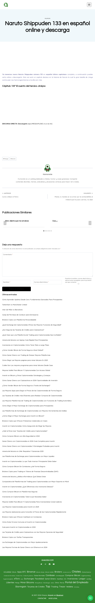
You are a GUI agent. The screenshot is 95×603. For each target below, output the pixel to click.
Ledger (82, 578)
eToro (17, 578)
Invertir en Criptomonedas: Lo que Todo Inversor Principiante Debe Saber (29, 461)
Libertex (10, 582)
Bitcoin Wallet (49, 572)
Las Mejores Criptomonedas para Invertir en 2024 (20, 507)
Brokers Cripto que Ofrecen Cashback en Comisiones (22, 517)
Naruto (12, 158)
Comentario (8, 254)
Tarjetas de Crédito (36, 586)
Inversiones (72, 578)
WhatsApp (76, 587)
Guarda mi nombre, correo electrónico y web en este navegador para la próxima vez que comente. (78, 280)
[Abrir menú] (89, 5)
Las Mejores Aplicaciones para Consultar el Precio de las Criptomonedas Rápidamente (34, 512)
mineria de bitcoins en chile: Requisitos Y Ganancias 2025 (23, 451)
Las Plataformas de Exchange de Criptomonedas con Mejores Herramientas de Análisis (34, 411)
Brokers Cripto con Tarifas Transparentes (17, 537)
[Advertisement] (47, 57)
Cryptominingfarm (8, 579)
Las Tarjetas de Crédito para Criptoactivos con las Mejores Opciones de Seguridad (32, 532)
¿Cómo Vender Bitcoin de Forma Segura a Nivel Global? (22, 350)
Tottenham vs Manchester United (14, 305)
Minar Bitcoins (27, 582)
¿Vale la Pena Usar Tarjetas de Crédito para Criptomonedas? (24, 431)
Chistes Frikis (19, 575)
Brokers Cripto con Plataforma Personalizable (19, 320)
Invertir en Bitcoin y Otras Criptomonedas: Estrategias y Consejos (26, 375)
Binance (31, 571)
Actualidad (7, 572)
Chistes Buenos (86, 572)
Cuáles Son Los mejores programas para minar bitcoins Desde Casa (27, 365)
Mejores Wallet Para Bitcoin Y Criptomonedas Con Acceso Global (26, 370)
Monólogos (46, 582)
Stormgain (20, 586)
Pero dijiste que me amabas (17, 221)
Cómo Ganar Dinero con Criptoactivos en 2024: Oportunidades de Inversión (30, 380)
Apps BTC (21, 572)
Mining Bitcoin (38, 582)
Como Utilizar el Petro (10, 195)
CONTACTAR (42, 598)
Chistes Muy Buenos (28, 575)
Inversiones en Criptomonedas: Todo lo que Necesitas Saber (24, 497)
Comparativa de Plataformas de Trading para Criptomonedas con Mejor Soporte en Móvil (35, 482)
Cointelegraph (60, 575)
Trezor (62, 586)
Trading (54, 586)
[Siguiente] (90, 223)
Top (48, 586)
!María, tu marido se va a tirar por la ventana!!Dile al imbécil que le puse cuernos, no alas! (74, 196)
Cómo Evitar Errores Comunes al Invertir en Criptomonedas (24, 522)
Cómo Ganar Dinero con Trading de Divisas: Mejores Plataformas (26, 355)
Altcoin (14, 572)
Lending (88, 579)
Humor (47, 18)
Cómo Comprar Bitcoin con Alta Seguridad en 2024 (21, 436)
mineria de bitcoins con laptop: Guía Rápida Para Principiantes (25, 340)
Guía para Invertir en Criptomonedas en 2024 (19, 527)
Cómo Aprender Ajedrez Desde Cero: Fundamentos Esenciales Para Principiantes (32, 300)
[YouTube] (53, 564)
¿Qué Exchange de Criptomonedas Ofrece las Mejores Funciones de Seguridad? (31, 325)
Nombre (6, 282)
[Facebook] (49, 564)
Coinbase (50, 575)
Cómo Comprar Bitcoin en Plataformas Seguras (19, 492)
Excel (22, 579)
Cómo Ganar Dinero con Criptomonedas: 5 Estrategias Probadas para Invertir (30, 446)
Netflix (52, 582)
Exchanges (29, 578)
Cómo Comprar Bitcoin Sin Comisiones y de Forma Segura (23, 466)
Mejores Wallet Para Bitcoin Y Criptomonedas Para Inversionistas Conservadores (32, 502)
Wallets (69, 586)
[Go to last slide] (5, 223)
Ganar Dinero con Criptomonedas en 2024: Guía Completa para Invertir (28, 441)
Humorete (47, 174)
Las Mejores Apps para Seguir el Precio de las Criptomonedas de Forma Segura (32, 391)
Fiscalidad (39, 579)
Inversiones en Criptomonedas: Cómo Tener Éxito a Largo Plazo (25, 345)
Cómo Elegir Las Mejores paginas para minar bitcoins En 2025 (25, 360)
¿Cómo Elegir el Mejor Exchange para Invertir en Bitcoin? (23, 416)
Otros (57, 583)
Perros (62, 583)
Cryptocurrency (86, 575)
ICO (65, 579)
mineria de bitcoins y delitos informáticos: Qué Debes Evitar (24, 477)
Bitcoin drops (40, 572)
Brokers (58, 571)
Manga (5, 158)
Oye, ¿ (54, 221)
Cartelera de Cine (67, 572)
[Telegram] (45, 564)
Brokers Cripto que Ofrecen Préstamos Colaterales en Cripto (24, 421)
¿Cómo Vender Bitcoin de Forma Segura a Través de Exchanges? (26, 385)
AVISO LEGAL (53, 598)
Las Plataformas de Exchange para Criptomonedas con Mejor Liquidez (28, 456)
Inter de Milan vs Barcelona (12, 310)
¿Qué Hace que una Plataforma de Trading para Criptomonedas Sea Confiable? (31, 335)
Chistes (76, 571)
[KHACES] (6, 5)
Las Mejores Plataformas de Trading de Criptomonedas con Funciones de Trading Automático (37, 401)
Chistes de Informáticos (9, 575)
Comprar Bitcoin (72, 575)
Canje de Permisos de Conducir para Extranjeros (20, 315)
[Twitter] (41, 564)
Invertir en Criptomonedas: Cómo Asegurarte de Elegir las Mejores (26, 426)
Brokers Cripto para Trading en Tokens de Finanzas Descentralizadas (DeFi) (30, 471)
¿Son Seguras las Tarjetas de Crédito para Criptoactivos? (23, 330)
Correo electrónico (41, 282)
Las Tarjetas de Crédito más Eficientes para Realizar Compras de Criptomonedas (32, 396)
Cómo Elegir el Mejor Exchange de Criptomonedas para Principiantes (27, 406)
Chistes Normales (39, 575)
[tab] (43, 230)
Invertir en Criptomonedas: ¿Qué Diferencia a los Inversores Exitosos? (27, 487)
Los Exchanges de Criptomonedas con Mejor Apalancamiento (25, 542)
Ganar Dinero (50, 579)
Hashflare (60, 579)
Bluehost (59, 595)
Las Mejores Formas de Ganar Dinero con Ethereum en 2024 (24, 547)
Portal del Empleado (76, 582)
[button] (90, 598)
